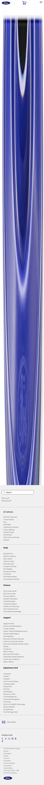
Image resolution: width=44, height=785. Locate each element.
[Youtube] (9, 738)
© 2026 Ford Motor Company (12, 748)
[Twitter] (6, 738)
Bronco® (6, 498)
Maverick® (6, 501)
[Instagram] (12, 738)
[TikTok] (2, 741)
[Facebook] (2, 738)
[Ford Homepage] (8, 779)
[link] (6, 751)
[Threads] (15, 738)
